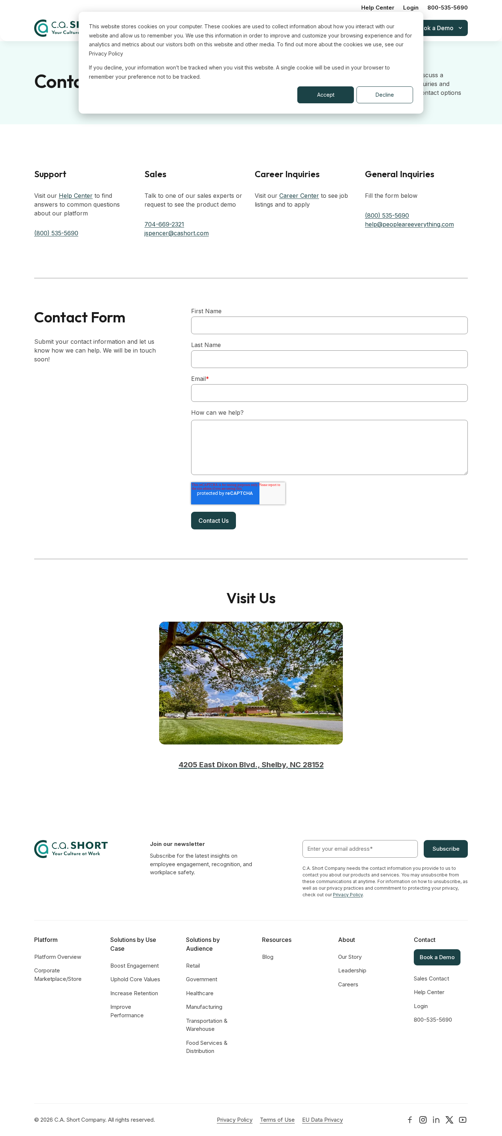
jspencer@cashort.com (176, 233)
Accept (325, 95)
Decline (385, 95)
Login (411, 7)
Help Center (377, 7)
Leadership (352, 970)
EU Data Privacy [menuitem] (322, 1119)
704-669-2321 (164, 224)
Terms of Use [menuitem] (277, 1119)
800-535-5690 (447, 7)
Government (201, 979)
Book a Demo (437, 957)
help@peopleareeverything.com (409, 224)
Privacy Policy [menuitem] (234, 1119)
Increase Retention (134, 993)
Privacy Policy (348, 894)
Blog (267, 956)
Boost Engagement (134, 965)
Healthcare (200, 993)
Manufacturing (204, 1006)
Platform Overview (57, 956)
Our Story (350, 956)
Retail (193, 965)
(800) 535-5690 (56, 233)
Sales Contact (431, 978)
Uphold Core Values (135, 979)
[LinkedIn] (410, 1120)
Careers (348, 984)
